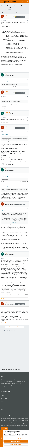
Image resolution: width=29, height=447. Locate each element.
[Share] (26, 20)
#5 (27, 131)
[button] (2, 1)
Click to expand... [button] (14, 222)
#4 (27, 117)
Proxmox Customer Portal (7, 406)
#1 (27, 20)
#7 (27, 208)
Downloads (3, 404)
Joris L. (3, 9)
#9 (27, 308)
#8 (27, 258)
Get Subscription (4, 398)
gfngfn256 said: (5, 99)
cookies (13, 434)
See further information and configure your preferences (16, 438)
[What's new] (27, 2)
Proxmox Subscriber (21, 16)
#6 (27, 174)
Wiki (1, 401)
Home (2, 395)
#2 (27, 79)
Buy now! (5, 428)
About (2, 409)
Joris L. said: (4, 81)
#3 (27, 96)
